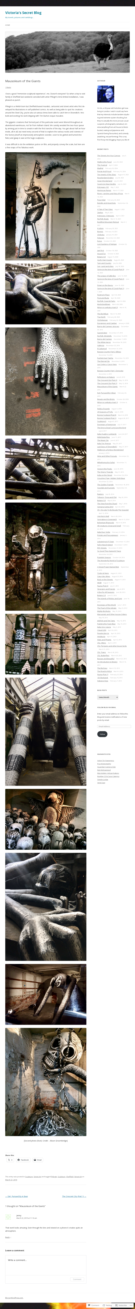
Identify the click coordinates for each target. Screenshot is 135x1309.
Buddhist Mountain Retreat (108, 222)
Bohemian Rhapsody (105, 522)
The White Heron (104, 342)
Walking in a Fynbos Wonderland (110, 450)
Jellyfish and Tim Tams (106, 620)
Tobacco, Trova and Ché (107, 497)
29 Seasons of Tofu (105, 412)
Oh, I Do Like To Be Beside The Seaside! (113, 510)
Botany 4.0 (101, 257)
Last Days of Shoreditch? (107, 446)
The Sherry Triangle (105, 472)
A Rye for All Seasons (105, 592)
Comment (77, 1279)
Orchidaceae (102, 320)
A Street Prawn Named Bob (108, 567)
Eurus (99, 241)
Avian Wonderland (104, 181)
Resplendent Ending (105, 178)
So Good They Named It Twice (109, 551)
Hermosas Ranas (104, 190)
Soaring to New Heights (106, 184)
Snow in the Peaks (104, 469)
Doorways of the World (106, 605)
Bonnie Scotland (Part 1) (106, 418)
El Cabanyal (102, 348)
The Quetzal (102, 165)
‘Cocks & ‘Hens (103, 573)
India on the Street (104, 475)
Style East (101, 783)
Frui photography (104, 764)
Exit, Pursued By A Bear (16, 1196)
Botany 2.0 (101, 595)
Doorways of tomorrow (106, 424)
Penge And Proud (104, 171)
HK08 (99, 583)
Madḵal (100, 168)
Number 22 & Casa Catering (108, 776)
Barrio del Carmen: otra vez (108, 326)
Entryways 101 (103, 187)
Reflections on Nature (106, 377)
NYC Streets (102, 548)
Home (7, 25)
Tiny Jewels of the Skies (106, 174)
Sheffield (69, 1176)
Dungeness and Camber (107, 323)
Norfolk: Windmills (104, 336)
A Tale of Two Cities (105, 209)
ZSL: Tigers (101, 652)
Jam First (100, 250)
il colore (100, 228)
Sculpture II (101, 421)
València (100, 345)
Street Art (37, 1176)
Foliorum (100, 238)
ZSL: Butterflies (103, 655)
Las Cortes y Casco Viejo (107, 364)
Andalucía (101, 636)
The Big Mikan (102, 314)
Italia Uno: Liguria (104, 627)
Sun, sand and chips (105, 266)
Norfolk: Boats (103, 219)
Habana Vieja (102, 681)
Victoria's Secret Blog (23, 12)
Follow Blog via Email (106, 707)
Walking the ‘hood (104, 162)
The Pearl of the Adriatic (106, 608)
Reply (7, 1237)
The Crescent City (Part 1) (74, 1196)
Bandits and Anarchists (106, 203)
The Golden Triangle (105, 484)
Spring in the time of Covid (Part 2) (110, 279)
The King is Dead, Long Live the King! (111, 427)
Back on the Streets (105, 579)
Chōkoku (100, 234)
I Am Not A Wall (103, 516)
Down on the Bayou (105, 285)
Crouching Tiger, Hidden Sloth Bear (111, 478)
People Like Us (103, 633)
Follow (102, 734)
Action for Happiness (105, 760)
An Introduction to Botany (107, 662)
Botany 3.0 (101, 500)
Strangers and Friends (106, 589)
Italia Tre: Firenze (104, 443)
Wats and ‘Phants (104, 639)
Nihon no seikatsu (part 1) (107, 402)
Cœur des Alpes (103, 576)
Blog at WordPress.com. (14, 1298)
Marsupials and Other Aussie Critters (112, 614)
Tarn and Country (104, 263)
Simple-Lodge (102, 779)
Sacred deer (102, 333)
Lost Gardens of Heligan (107, 244)
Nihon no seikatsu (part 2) (107, 307)
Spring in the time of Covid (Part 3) (110, 269)
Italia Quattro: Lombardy (107, 434)
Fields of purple (103, 409)
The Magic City (103, 440)
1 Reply (8, 87)
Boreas (100, 231)
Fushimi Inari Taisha (105, 358)
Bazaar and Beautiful (105, 658)
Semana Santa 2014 (105, 507)
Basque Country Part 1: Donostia (110, 371)
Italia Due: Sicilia (103, 532)
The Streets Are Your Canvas (108, 155)
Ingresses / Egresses (105, 215)
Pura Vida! (101, 200)
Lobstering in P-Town (105, 541)
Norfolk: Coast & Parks (106, 301)
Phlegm (54, 1176)
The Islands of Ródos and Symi (109, 598)
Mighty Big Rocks (103, 611)
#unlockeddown (103, 304)
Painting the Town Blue (106, 624)
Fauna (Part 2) (102, 586)
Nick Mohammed (104, 770)
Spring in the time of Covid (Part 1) (110, 288)
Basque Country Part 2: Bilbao (109, 352)
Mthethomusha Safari (106, 462)
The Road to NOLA (104, 671)
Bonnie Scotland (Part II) (106, 415)
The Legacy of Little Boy (106, 276)
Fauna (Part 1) (102, 674)
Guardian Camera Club (106, 767)
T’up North (101, 317)
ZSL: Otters (101, 643)
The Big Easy (102, 668)
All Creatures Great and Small (109, 526)
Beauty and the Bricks (106, 399)
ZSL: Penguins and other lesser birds (112, 646)
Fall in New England (105, 545)
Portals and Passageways (107, 535)
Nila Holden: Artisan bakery (108, 773)
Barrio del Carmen (104, 339)
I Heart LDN (101, 630)
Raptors (100, 494)
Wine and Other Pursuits (107, 456)
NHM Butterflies (103, 437)
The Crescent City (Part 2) (107, 380)
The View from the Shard (107, 503)
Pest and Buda (103, 298)
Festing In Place (103, 295)
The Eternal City (103, 361)
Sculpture (29, 1176)
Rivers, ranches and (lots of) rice (110, 193)
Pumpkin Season (104, 557)
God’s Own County (104, 260)
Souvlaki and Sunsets (106, 488)
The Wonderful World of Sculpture (111, 560)
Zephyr (100, 212)
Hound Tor (101, 253)
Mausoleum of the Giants (107, 386)
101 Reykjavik (102, 677)
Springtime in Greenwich (107, 519)
